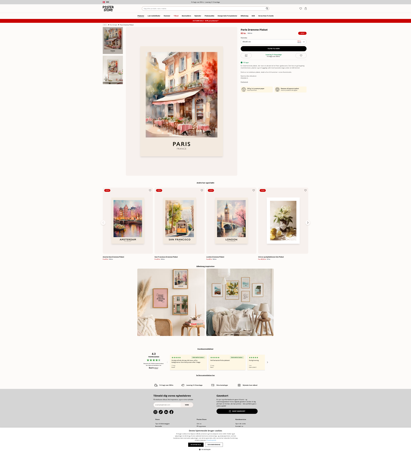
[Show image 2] (113, 70)
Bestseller (158, 426)
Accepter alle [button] (196, 445)
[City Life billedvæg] (171, 302)
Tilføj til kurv (274, 49)
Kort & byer (113, 25)
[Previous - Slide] (103, 222)
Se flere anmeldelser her (205, 375)
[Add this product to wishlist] (301, 55)
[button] (205, 449)
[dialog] (205, 440)
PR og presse (201, 426)
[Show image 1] (113, 40)
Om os (199, 424)
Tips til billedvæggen (162, 424)
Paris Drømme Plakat (127, 25)
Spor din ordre (240, 424)
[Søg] (267, 8)
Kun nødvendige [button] (214, 445)
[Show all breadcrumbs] (105, 25)
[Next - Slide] (307, 222)
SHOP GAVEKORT (238, 411)
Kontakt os (239, 426)
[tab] (300, 8)
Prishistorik (244, 82)
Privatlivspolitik (211, 440)
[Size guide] (246, 55)
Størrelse (244, 38)
